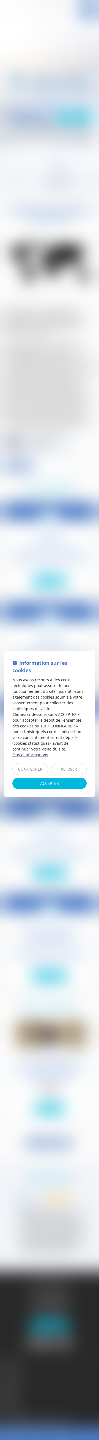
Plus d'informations (30, 754)
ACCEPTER (49, 783)
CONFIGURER (30, 769)
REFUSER (69, 769)
